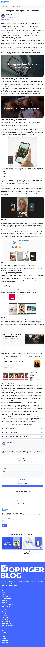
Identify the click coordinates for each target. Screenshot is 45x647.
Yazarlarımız (5, 640)
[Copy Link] (26, 503)
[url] (6, 447)
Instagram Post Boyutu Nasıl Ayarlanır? (15, 6)
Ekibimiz (4, 638)
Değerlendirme (22, 479)
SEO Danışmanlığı (6, 592)
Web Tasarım (5, 596)
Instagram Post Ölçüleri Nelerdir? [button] (10, 432)
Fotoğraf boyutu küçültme (9, 411)
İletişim (3, 636)
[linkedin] (3, 447)
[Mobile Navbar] (43, 2)
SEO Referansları (6, 642)
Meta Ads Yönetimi (6, 606)
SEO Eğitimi (4, 600)
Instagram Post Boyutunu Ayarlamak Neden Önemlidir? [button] (15, 436)
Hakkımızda (4, 634)
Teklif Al (4, 525)
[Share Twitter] (23, 503)
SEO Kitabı (4, 602)
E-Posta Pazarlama (6, 598)
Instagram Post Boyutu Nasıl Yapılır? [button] (11, 428)
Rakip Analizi (5, 617)
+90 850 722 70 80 (7, 518)
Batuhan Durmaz (13, 17)
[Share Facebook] (18, 503)
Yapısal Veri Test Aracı (7, 625)
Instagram (3, 30)
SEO (3, 590)
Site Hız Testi (5, 619)
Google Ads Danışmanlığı (7, 604)
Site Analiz (4, 615)
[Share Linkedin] (21, 503)
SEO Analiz (4, 611)
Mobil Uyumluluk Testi (7, 623)
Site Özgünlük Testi (6, 621)
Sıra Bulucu (4, 613)
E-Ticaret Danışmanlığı (7, 594)
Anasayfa (4, 630)
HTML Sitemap (5, 632)
